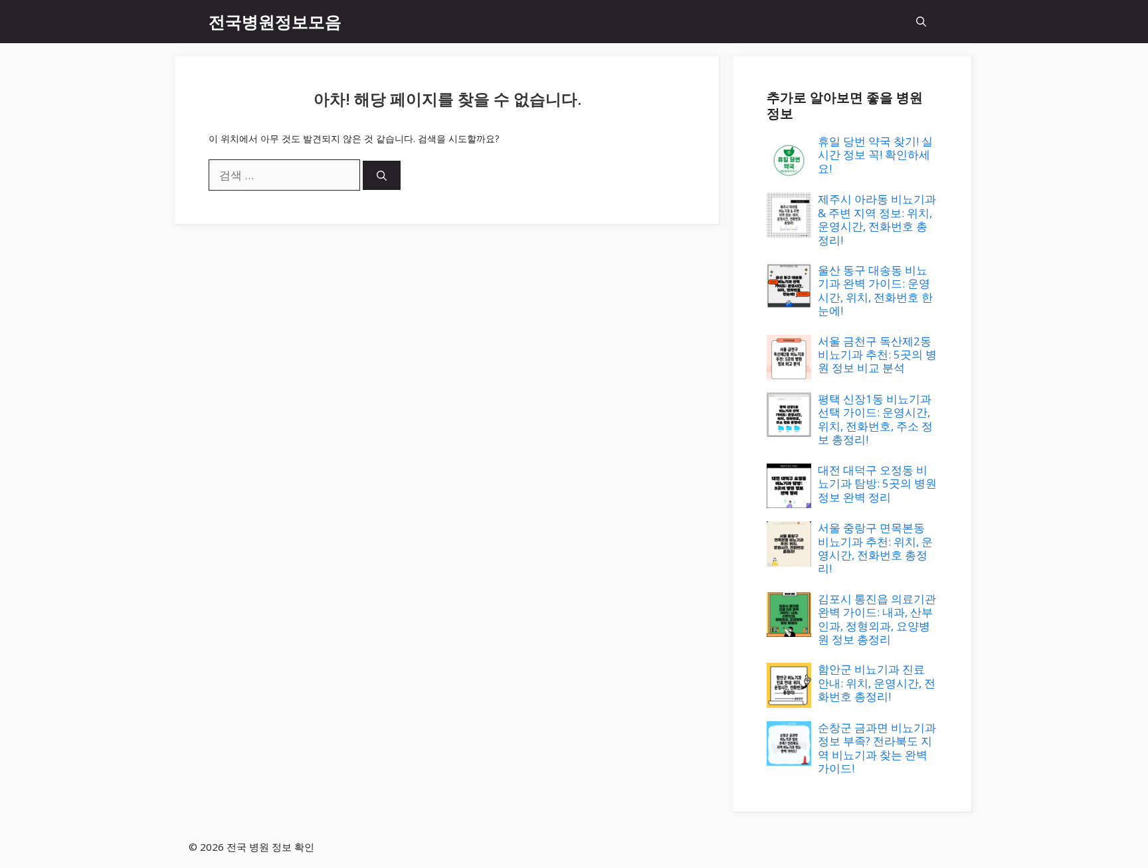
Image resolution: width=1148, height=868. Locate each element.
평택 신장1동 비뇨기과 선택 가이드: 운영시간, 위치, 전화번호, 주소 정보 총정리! (875, 419)
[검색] (382, 176)
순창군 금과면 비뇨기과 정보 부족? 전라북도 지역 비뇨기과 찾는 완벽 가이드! (877, 748)
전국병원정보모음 (275, 21)
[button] (921, 21)
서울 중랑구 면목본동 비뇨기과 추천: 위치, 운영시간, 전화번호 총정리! (875, 548)
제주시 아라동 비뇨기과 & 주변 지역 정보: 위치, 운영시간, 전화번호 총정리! (877, 219)
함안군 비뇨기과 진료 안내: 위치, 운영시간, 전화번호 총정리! (876, 682)
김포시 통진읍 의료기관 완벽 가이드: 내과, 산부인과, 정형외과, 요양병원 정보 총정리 (877, 619)
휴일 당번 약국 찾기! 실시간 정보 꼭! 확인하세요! (875, 154)
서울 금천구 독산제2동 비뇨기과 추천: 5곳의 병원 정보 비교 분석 (877, 354)
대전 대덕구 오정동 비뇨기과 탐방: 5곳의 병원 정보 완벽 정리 (877, 483)
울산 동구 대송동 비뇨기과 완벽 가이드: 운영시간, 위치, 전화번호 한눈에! (875, 290)
